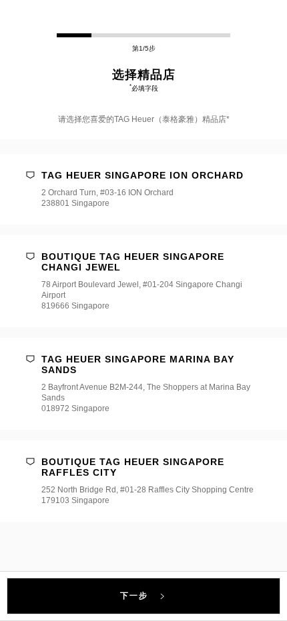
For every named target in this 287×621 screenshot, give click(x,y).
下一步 (135, 595)
